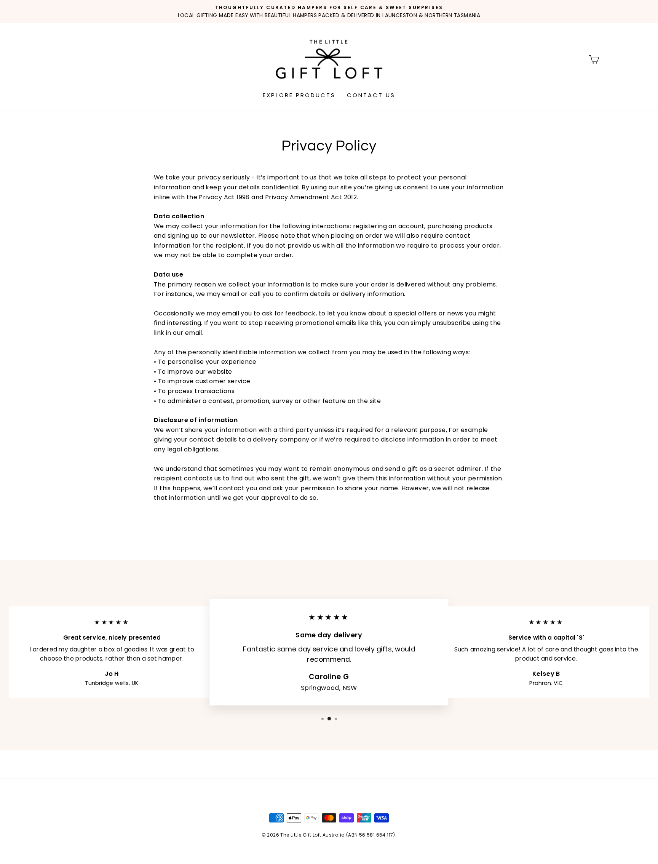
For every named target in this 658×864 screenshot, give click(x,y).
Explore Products (299, 95)
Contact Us (371, 95)
